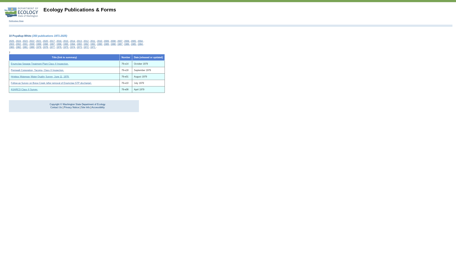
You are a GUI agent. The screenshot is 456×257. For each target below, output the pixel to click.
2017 (52, 41)
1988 (113, 44)
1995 (66, 44)
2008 (113, 41)
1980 (32, 47)
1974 (73, 47)
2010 (100, 41)
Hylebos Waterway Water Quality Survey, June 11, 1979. (40, 76)
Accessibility (98, 107)
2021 (39, 41)
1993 (79, 44)
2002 (19, 44)
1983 (12, 47)
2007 (120, 41)
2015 (66, 41)
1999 (39, 44)
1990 (100, 44)
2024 (19, 41)
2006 (127, 41)
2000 (32, 44)
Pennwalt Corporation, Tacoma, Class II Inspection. (37, 70)
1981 (25, 47)
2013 (79, 41)
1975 (66, 47)
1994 (73, 44)
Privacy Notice (71, 107)
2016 (59, 41)
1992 (86, 44)
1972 (86, 47)
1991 (93, 44)
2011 (93, 41)
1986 (127, 44)
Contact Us (56, 107)
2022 (32, 41)
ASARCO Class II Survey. (24, 89)
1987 (120, 44)
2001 (25, 44)
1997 (52, 44)
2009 (107, 41)
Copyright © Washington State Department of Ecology (77, 104)
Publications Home (16, 21)
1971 (93, 47)
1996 (59, 44)
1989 (107, 44)
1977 (52, 47)
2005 (134, 41)
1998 (46, 44)
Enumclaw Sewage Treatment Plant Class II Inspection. (40, 63)
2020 (46, 41)
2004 (140, 41)
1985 (134, 44)
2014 (73, 41)
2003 (12, 44)
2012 (86, 41)
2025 (12, 41)
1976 (59, 47)
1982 (19, 47)
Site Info (85, 107)
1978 (46, 47)
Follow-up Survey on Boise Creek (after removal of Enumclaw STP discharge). (51, 83)
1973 (79, 47)
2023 (25, 41)
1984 (140, 44)
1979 (39, 47)
